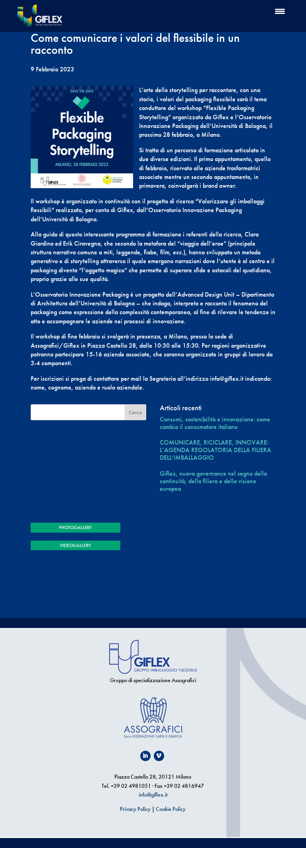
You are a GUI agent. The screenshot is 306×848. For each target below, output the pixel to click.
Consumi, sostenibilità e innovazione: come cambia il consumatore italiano (215, 423)
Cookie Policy (171, 809)
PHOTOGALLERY (75, 527)
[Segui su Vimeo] (159, 756)
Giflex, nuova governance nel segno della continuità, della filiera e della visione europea (213, 481)
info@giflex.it (153, 794)
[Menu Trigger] (280, 11)
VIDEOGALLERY (75, 545)
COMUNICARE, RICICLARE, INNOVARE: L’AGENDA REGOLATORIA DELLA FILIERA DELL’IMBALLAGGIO (215, 450)
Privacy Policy (135, 809)
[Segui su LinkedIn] (145, 756)
